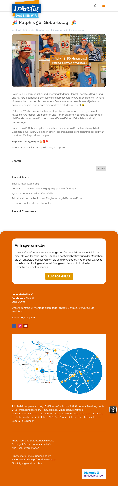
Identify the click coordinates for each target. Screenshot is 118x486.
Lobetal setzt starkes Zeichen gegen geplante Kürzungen (44, 188)
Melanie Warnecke (26, 30)
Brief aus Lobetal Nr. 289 (25, 183)
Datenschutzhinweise (42, 440)
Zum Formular (59, 276)
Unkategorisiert (60, 30)
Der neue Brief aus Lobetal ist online (32, 203)
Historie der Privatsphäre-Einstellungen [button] (34, 459)
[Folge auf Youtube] (25, 326)
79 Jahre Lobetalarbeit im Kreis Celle (32, 193)
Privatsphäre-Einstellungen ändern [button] (31, 455)
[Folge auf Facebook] (14, 326)
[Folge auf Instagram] (20, 326)
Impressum (18, 440)
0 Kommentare (77, 30)
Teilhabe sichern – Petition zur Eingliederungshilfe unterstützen (47, 198)
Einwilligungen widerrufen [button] (27, 463)
